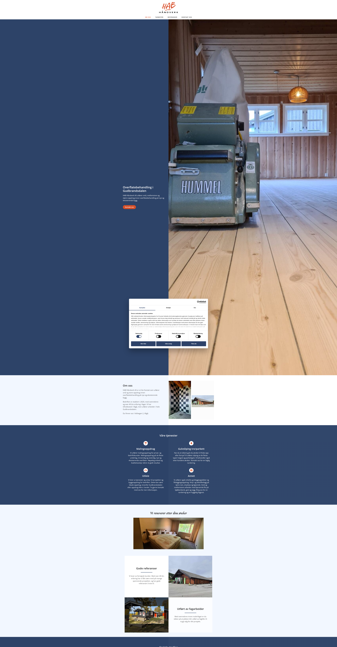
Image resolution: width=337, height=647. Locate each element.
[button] (170, 576)
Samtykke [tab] (142, 307)
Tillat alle (193, 343)
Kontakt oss (187, 17)
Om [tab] (195, 307)
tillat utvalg (168, 343)
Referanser (172, 17)
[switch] (158, 336)
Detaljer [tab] (168, 307)
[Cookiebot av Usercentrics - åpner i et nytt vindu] (198, 302)
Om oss (148, 17)
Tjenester (159, 17)
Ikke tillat (143, 343)
